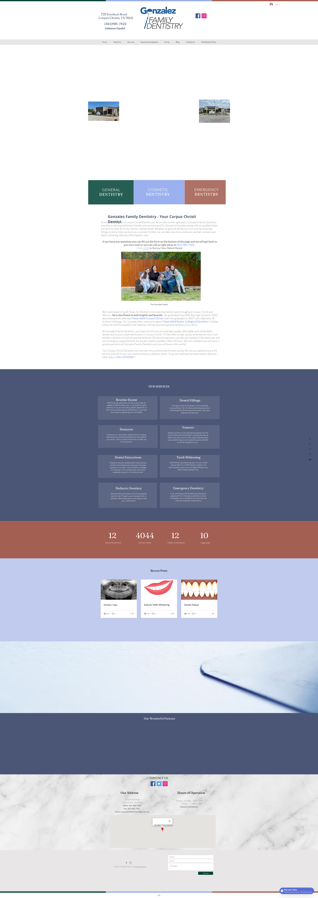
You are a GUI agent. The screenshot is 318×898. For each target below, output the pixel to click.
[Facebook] (198, 15)
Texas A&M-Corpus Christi (147, 318)
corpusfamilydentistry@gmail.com (134, 812)
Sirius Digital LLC (140, 867)
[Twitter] (159, 783)
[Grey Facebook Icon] (126, 862)
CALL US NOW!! (125, 357)
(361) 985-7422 (185, 244)
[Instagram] (204, 15)
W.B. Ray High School (197, 315)
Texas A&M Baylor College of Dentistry (185, 321)
